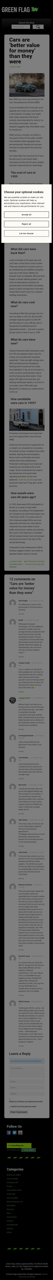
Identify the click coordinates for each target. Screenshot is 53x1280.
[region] (26, 213)
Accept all (26, 214)
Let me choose (26, 233)
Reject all (26, 224)
